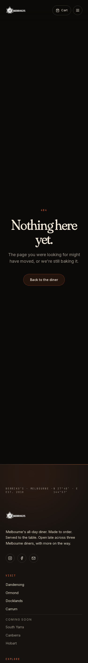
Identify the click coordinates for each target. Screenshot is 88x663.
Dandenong (15, 584)
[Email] (33, 558)
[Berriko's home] (15, 10)
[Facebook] (21, 558)
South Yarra (15, 627)
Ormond (12, 593)
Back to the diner (44, 280)
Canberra (13, 635)
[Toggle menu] (77, 10)
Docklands (14, 601)
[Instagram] (10, 558)
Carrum (11, 609)
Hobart (11, 643)
